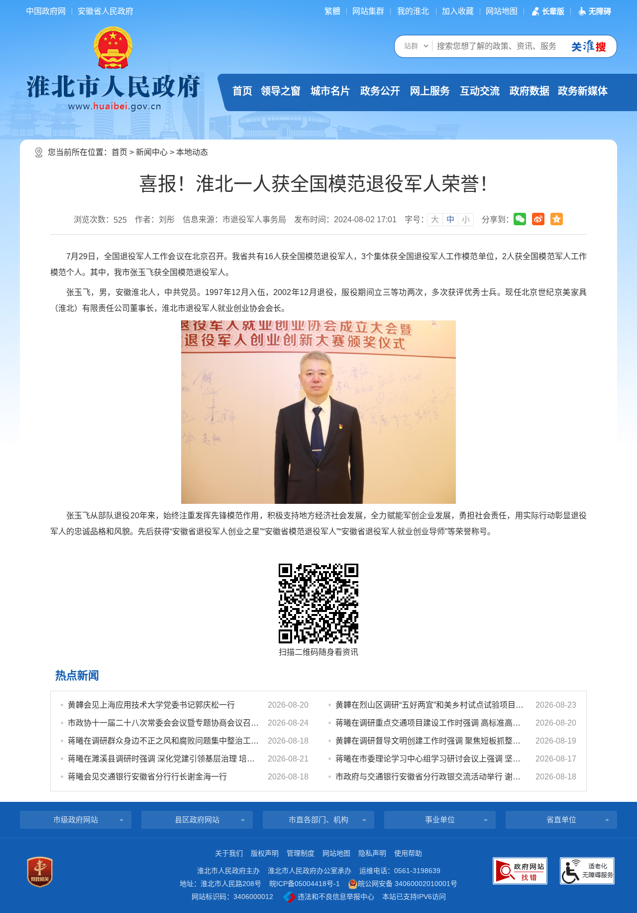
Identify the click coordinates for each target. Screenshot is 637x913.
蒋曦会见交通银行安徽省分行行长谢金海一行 (147, 776)
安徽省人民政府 (105, 11)
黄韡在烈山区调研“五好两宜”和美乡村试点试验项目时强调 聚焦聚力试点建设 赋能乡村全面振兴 (431, 705)
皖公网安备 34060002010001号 (407, 884)
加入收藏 (458, 11)
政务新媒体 (583, 91)
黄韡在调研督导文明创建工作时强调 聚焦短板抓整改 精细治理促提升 (431, 741)
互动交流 (480, 91)
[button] (547, 11)
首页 (242, 91)
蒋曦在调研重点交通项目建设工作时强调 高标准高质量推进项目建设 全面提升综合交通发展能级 (431, 723)
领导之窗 (281, 91)
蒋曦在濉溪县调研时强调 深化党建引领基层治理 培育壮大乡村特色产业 (163, 759)
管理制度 (301, 853)
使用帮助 (408, 853)
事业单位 (440, 819)
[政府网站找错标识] (520, 871)
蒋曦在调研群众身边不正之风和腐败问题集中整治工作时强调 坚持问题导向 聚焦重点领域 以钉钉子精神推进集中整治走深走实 (163, 741)
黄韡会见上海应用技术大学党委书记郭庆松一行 (151, 705)
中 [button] (450, 219)
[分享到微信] (520, 219)
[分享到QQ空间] (556, 219)
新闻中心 (152, 152)
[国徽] (113, 47)
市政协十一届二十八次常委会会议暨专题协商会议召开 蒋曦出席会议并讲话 (163, 723)
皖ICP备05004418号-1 (304, 884)
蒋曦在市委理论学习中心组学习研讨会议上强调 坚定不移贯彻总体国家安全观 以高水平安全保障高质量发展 (431, 759)
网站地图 (502, 11)
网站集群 (368, 11)
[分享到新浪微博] (538, 219)
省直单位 (561, 819)
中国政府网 (46, 11)
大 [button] (435, 219)
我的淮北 (413, 11)
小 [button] (466, 219)
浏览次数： (100, 219)
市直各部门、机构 (318, 819)
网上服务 (430, 91)
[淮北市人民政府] (113, 92)
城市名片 (330, 91)
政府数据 (529, 91)
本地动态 (192, 152)
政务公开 (380, 91)
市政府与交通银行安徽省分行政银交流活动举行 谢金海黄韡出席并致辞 (431, 776)
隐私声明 (372, 853)
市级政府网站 (75, 819)
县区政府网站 (197, 819)
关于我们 (229, 853)
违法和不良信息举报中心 (335, 897)
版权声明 (265, 853)
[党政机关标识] (40, 872)
